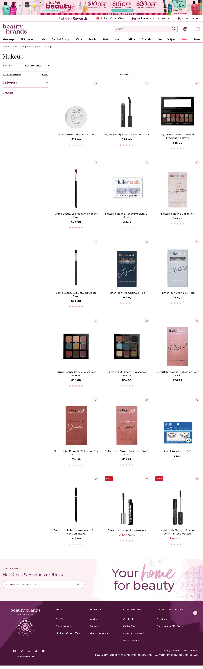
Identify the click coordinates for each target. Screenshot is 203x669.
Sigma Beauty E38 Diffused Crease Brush (76, 294)
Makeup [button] (8, 39)
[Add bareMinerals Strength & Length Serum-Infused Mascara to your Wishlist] (197, 478)
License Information (135, 633)
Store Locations (65, 626)
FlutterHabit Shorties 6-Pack (178, 292)
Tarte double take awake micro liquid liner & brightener (76, 531)
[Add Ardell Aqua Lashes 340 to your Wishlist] (197, 399)
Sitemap (194, 650)
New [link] (197, 39)
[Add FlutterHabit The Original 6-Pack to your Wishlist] (146, 241)
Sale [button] (184, 39)
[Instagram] (14, 651)
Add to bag (64, 126)
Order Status (130, 626)
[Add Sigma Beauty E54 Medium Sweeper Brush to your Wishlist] (95, 162)
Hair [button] (42, 39)
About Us (95, 609)
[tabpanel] (101, 309)
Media (93, 619)
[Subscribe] (78, 584)
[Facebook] (7, 651)
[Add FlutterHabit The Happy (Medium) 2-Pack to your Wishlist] (146, 162)
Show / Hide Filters (12, 74)
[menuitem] (73, 18)
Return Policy (131, 640)
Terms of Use (180, 650)
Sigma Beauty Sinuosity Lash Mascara (127, 134)
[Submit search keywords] (173, 29)
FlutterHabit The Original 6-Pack (127, 292)
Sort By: (7, 66)
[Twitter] (22, 651)
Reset (45, 74)
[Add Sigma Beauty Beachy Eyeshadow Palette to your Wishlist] (146, 320)
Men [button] (118, 39)
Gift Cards (62, 619)
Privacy (166, 650)
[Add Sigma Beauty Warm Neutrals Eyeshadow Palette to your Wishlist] (197, 83)
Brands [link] (146, 39)
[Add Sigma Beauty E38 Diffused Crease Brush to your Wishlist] (95, 241)
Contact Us (130, 619)
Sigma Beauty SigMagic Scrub (76, 134)
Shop (59, 609)
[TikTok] (36, 651)
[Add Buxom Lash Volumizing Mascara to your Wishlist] (146, 478)
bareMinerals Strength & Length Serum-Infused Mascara (177, 531)
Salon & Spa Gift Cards (170, 626)
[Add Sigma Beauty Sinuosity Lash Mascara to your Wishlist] (146, 83)
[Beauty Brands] (15, 29)
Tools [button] (93, 39)
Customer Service (134, 609)
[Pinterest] (29, 651)
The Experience (99, 633)
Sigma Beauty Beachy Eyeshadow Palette (127, 373)
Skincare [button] (26, 39)
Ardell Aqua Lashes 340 (177, 451)
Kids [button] (79, 39)
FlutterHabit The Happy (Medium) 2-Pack (127, 215)
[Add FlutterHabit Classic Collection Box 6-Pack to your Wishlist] (146, 399)
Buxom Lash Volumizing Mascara (127, 530)
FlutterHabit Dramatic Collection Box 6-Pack (76, 452)
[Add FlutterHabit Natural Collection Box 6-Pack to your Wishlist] (197, 320)
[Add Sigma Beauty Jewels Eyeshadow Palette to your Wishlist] (95, 320)
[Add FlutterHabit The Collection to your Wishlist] (197, 162)
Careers (94, 626)
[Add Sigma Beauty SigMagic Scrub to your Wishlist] (95, 83)
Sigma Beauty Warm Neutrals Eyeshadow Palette (177, 136)
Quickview (87, 126)
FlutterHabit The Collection (177, 213)
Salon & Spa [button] (166, 39)
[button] (186, 29)
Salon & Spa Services (170, 609)
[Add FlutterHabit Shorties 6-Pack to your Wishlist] (197, 241)
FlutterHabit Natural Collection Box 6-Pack (177, 373)
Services (162, 619)
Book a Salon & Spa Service (153, 18)
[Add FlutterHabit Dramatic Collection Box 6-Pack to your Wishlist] (95, 399)
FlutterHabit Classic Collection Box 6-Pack (127, 452)
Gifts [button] (131, 39)
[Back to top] (195, 612)
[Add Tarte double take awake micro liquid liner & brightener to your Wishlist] (95, 478)
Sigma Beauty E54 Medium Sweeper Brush (76, 215)
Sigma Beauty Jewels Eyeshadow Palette (76, 373)
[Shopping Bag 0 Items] (197, 29)
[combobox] (145, 29)
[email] (44, 651)
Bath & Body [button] (60, 39)
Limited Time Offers (112, 18)
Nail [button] (106, 39)
